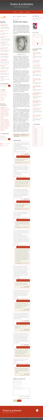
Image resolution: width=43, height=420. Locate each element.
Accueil (15, 12)
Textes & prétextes (21, 4)
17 (34, 42)
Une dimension (3, 43)
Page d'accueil (19, 16)
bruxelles (2, 125)
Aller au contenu (3, 0)
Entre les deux (20, 21)
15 (41, 41)
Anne (17, 245)
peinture (7, 125)
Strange (2, 37)
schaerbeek (3, 109)
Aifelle (34, 86)
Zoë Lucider (18, 278)
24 (34, 43)
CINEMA (1, 97)
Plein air (14, 16)
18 (36, 42)
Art (34, 126)
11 (36, 41)
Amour (8, 109)
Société (35, 145)
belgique (2, 129)
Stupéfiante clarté (3, 25)
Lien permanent (17, 134)
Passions (18, 134)
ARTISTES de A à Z (3, 94)
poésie (7, 123)
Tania (19, 162)
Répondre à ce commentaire (23, 156)
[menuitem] (15, 12)
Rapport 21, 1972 (3, 48)
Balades (35, 128)
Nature (35, 139)
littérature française (4, 113)
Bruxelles (36, 133)
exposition (7, 121)
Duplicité (2, 77)
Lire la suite (38, 19)
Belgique (35, 130)
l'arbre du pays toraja (17, 135)
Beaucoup (24, 16)
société (2, 111)
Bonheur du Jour (26, 344)
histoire (2, 115)
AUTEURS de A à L (3, 91)
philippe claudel (26, 134)
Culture (26, 134)
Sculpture (2, 123)
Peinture (35, 143)
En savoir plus (2, 419)
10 (34, 41)
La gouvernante (3, 60)
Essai (6, 111)
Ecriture (5, 127)
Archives (21, 12)
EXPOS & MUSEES (3, 95)
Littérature (36, 137)
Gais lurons (2, 66)
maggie (18, 363)
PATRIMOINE (2, 98)
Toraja (25, 32)
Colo (34, 53)
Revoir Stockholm (4, 54)
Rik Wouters (19, 54)
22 (41, 42)
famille (2, 117)
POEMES (2, 100)
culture (2, 107)
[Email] (37, 410)
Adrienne (18, 218)
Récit (2, 127)
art (5, 107)
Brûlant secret (3, 71)
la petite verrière (26, 320)
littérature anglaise (4, 119)
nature (6, 115)
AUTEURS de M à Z (3, 92)
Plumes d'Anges (36, 93)
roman (2, 121)
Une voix (2, 31)
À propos (28, 12)
